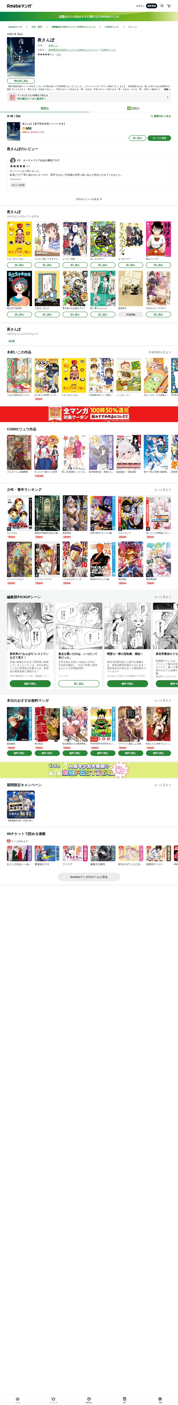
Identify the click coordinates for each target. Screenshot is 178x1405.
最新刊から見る (162, 116)
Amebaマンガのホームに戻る (89, 877)
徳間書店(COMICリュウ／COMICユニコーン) (73, 49)
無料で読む (30, 683)
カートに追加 (159, 138)
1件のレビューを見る (87, 199)
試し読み (137, 138)
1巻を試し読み (21, 80)
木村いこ (53, 45)
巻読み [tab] (45, 108)
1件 (58, 54)
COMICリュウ (108, 49)
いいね (20, 184)
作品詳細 (130, 314)
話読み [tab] (135, 108)
